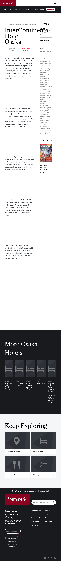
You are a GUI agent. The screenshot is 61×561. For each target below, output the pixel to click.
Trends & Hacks (36, 518)
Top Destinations (36, 510)
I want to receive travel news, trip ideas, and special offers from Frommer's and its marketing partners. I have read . (13, 541)
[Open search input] (52, 3)
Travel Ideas (35, 514)
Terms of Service (40, 558)
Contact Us (48, 514)
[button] (55, 3)
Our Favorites (35, 521)
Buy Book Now (44, 173)
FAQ (46, 518)
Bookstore (34, 525)
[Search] (54, 502)
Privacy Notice (31, 558)
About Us (47, 510)
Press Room (48, 521)
